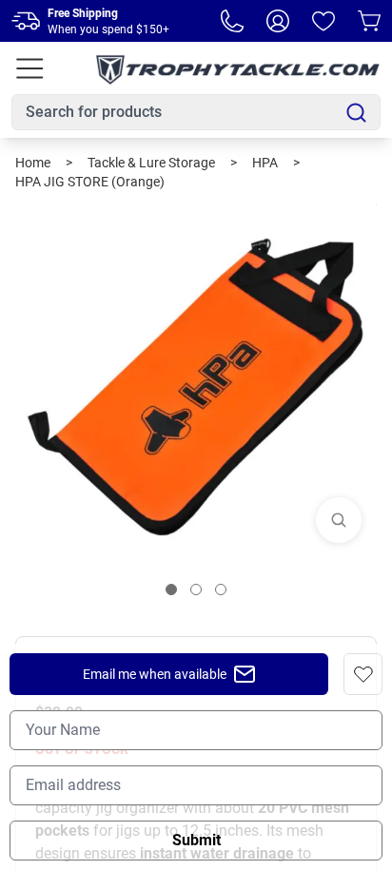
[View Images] (339, 520)
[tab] (171, 589)
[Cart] (369, 21)
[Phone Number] (232, 21)
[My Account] (277, 21)
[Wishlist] (323, 21)
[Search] (356, 113)
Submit (196, 840)
